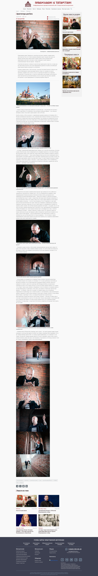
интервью (55, 480)
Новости (34, 9)
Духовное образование (21, 559)
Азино (40, 480)
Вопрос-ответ (38, 560)
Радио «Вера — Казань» (42, 508)
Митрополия (48, 9)
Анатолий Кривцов (20, 480)
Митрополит (29, 9)
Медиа (43, 9)
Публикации (39, 9)
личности (21, 482)
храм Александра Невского (47, 480)
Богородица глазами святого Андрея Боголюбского (71, 72)
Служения (37, 551)
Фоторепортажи (53, 551)
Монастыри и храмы (66, 9)
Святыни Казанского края (22, 557)
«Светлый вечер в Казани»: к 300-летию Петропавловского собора (47, 511)
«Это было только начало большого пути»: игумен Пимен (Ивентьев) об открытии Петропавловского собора (48, 531)
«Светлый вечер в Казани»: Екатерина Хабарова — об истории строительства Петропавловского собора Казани (24, 531)
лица (17, 482)
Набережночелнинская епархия (47, 543)
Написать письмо (39, 562)
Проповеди (37, 552)
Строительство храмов (34, 480)
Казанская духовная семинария (59, 543)
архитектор (26, 480)
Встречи (37, 554)
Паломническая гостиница (71, 543)
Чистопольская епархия (26, 543)
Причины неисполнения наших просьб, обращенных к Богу (71, 91)
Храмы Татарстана (20, 563)
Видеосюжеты (52, 552)
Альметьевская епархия (36, 543)
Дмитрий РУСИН (21, 18)
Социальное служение (21, 561)
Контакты (52, 556)
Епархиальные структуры (56, 9)
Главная (17, 11)
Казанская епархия (20, 551)
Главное (24, 9)
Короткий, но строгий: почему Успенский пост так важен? (71, 49)
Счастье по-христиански (21, 510)
